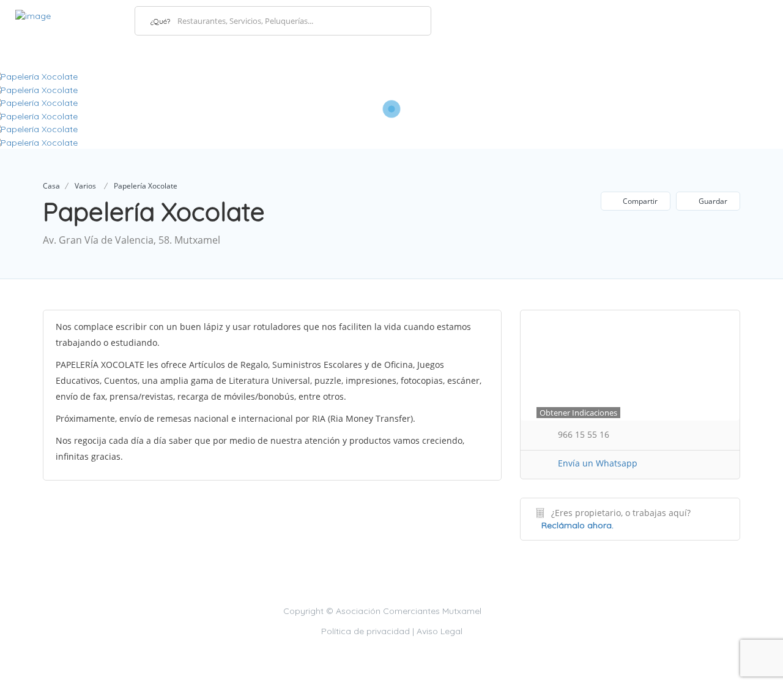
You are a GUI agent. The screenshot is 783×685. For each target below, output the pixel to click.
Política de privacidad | (369, 631)
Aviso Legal (439, 631)
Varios (85, 186)
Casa (51, 186)
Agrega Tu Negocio (712, 20)
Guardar (712, 201)
